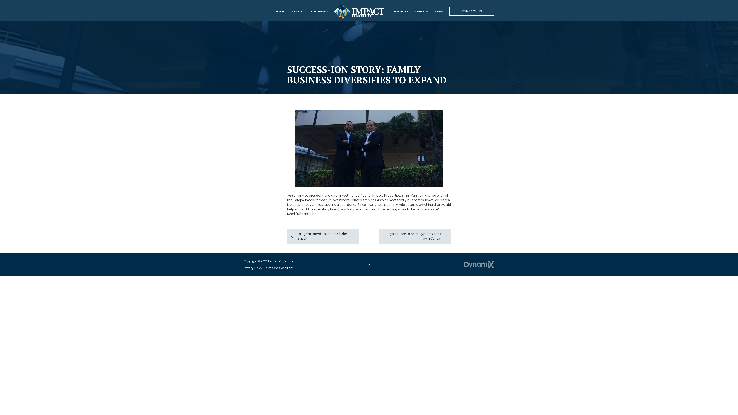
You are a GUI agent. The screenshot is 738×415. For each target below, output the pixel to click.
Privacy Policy (253, 268)
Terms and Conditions (278, 268)
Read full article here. (303, 214)
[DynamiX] (479, 264)
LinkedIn (369, 265)
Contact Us (471, 11)
